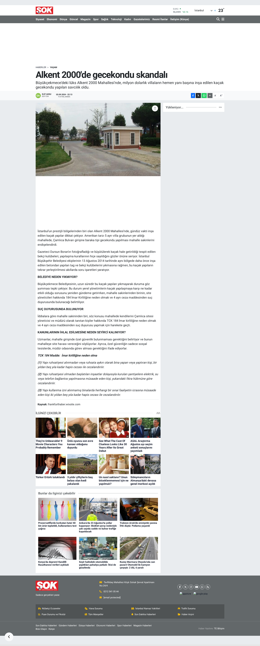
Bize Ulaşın (41, 629)
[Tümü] (220, 107)
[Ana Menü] (222, 19)
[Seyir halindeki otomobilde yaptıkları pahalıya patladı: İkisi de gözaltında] (98, 548)
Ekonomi (52, 19)
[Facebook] (179, 586)
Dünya (63, 19)
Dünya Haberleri (87, 625)
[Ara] (218, 19)
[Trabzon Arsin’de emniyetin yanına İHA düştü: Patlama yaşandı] (139, 509)
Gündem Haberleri (68, 625)
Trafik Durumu (188, 608)
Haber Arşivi (188, 614)
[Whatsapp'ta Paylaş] (204, 95)
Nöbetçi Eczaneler (51, 608)
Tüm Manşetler (95, 614)
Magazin (85, 19)
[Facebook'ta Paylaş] (193, 95)
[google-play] (200, 593)
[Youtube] (196, 586)
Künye (52, 629)
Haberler (41, 67)
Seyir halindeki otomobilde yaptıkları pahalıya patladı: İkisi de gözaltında (97, 564)
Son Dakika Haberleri (145, 614)
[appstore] (185, 593)
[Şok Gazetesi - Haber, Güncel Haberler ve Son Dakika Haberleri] (44, 10)
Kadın (127, 19)
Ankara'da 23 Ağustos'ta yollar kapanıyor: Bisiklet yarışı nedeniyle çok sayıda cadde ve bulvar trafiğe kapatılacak (98, 527)
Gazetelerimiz (142, 19)
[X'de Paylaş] (198, 95)
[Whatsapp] (202, 586)
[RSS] (207, 586)
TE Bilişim (219, 628)
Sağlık (104, 19)
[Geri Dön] (9, 636)
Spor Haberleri (124, 625)
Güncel (74, 19)
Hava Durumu (95, 608)
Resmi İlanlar (160, 19)
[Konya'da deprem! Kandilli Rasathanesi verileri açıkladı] (57, 548)
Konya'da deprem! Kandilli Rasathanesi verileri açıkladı (53, 563)
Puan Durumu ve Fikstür (53, 614)
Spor (96, 19)
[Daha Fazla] (209, 95)
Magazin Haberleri (142, 625)
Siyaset (40, 19)
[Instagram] (191, 586)
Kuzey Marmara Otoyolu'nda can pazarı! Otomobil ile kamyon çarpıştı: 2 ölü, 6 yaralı (137, 564)
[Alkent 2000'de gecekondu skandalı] (98, 139)
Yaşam (53, 67)
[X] (185, 586)
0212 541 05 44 (111, 591)
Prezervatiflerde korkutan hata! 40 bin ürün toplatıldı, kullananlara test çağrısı (57, 525)
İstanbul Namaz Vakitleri (147, 608)
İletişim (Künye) (179, 19)
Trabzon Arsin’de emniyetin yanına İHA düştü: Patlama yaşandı (138, 524)
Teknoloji (116, 19)
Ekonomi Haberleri (105, 625)
